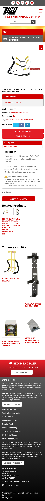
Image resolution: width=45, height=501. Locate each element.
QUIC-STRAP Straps (9, 435)
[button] (40, 11)
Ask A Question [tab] (10, 146)
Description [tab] (9, 142)
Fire (14, 115)
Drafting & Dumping (9, 427)
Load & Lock (12, 119)
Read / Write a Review (19, 112)
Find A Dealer (23, 136)
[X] (16, 125)
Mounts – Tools (7, 424)
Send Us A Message (12, 485)
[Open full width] (40, 48)
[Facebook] (21, 125)
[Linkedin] (27, 125)
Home (5, 39)
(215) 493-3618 (23, 481)
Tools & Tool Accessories (11, 413)
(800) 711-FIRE (10, 481)
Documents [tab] (10, 96)
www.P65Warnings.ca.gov (28, 185)
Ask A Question (23, 131)
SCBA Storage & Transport (12, 431)
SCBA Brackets (7, 417)
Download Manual (13, 102)
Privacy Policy (7, 497)
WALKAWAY (28, 119)
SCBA (20, 119)
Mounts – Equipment (10, 420)
